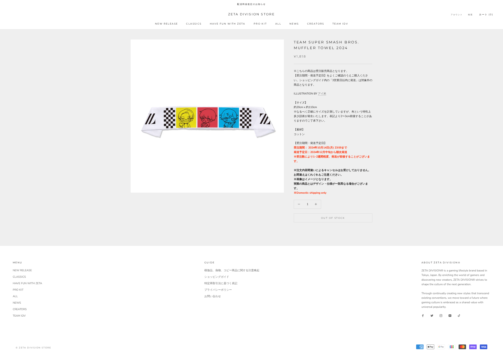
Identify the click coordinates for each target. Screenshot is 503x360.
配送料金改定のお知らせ (251, 4)
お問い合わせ (212, 296)
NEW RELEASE (166, 23)
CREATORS (315, 23)
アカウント (457, 14)
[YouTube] (450, 315)
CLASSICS (193, 23)
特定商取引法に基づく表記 (220, 283)
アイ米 (322, 93)
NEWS (294, 23)
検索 (470, 14)
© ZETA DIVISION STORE (33, 347)
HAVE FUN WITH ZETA (227, 23)
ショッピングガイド (216, 277)
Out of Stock (333, 217)
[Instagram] (441, 315)
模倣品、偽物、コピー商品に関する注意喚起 (231, 270)
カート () (486, 14)
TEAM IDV (340, 23)
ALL (278, 23)
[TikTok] (459, 315)
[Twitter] (431, 315)
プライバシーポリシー (218, 290)
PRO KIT (260, 23)
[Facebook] (422, 315)
